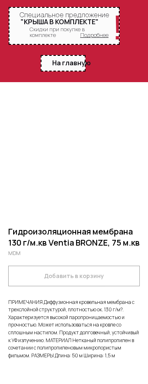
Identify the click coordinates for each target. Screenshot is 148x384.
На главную (71, 62)
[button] (94, 35)
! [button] (117, 27)
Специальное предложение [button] (64, 14)
